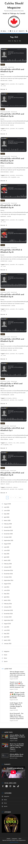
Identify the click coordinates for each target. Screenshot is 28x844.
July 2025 (6, 547)
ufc (1, 85)
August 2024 (7, 583)
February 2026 (8, 524)
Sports (5, 661)
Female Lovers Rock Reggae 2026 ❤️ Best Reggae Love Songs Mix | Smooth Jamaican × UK (17, 685)
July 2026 (6, 507)
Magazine (6, 651)
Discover (3, 89)
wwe (4, 85)
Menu (4, 31)
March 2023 (7, 640)
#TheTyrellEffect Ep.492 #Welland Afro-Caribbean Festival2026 (17, 737)
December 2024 (8, 570)
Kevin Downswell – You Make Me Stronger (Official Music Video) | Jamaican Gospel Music (17, 716)
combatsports (8, 487)
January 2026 (7, 527)
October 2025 (8, 537)
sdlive (17, 443)
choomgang (8, 398)
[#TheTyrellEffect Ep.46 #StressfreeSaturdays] (5, 756)
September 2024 (8, 580)
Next (20, 497)
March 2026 (7, 520)
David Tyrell (11, 67)
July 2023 (6, 627)
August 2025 (7, 544)
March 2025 (7, 560)
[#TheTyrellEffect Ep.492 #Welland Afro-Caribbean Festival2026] (5, 736)
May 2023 (6, 633)
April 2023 (6, 637)
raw (14, 443)
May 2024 (6, 593)
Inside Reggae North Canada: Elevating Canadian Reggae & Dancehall (16, 705)
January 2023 (7, 643)
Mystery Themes (14, 842)
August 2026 (7, 504)
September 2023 (8, 620)
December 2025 (8, 530)
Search (21, 31)
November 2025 (8, 534)
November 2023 (8, 613)
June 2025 (7, 550)
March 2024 (7, 600)
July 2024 (6, 587)
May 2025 (6, 554)
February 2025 (8, 564)
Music (2, 64)
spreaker (12, 84)
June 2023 (7, 630)
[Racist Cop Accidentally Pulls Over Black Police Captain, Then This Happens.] (5, 745)
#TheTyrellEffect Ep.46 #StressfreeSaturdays (16, 755)
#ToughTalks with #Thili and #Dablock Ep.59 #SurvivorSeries (12, 161)
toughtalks (21, 84)
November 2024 (8, 574)
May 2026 (6, 514)
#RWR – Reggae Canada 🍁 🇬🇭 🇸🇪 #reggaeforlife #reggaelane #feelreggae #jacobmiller (17, 695)
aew (6, 443)
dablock (7, 84)
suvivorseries (4, 177)
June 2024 (7, 590)
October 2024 (8, 577)
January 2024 (7, 607)
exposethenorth (5, 400)
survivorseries (19, 175)
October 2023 (8, 617)
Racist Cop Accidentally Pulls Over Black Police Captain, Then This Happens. (17, 746)
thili (16, 84)
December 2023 (8, 610)
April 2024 (6, 597)
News (5, 658)
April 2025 (6, 557)
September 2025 (8, 540)
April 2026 (6, 517)
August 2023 (7, 623)
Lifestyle (8, 838)
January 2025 (7, 567)
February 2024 (8, 603)
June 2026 (7, 510)
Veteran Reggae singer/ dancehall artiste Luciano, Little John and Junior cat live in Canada (17, 674)
